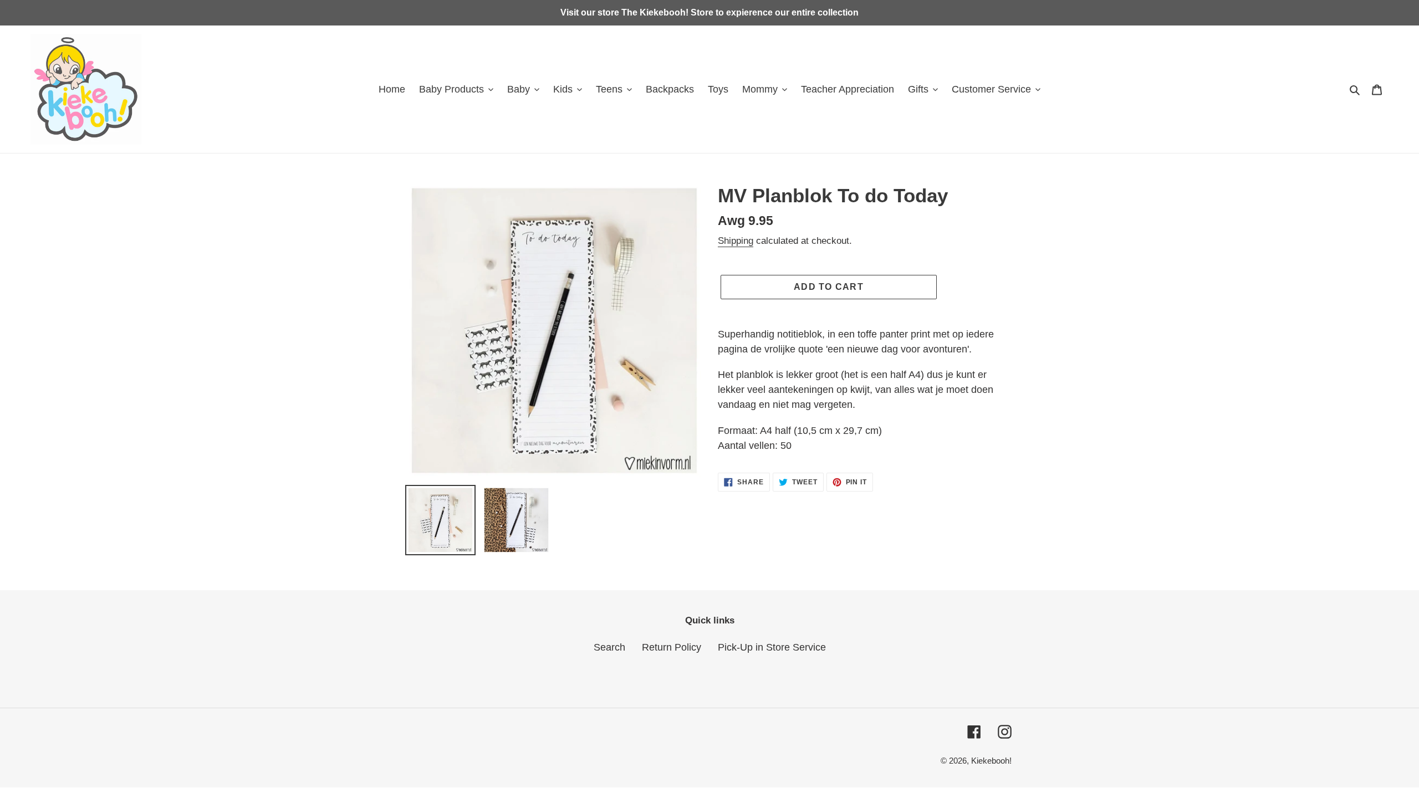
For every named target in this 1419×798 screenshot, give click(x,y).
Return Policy (671, 647)
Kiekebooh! (991, 760)
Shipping (735, 241)
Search (609, 647)
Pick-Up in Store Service (772, 647)
